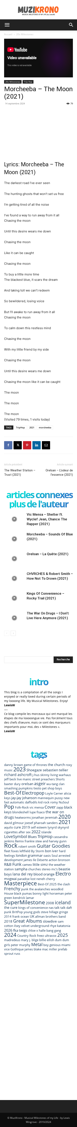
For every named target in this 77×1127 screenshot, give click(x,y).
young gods (32, 912)
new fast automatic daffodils (37, 800)
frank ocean (20, 916)
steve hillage (49, 912)
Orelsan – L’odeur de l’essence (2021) (59, 473)
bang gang (53, 930)
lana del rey (23, 873)
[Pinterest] (27, 445)
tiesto (37, 788)
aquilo (8, 827)
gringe (63, 912)
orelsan (27, 783)
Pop (9, 806)
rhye (53, 926)
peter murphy (20, 945)
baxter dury (12, 784)
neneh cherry (45, 879)
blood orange (44, 874)
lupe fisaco (37, 812)
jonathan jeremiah (44, 817)
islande (46, 832)
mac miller (49, 949)
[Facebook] (8, 445)
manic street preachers (39, 779)
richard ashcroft (18, 774)
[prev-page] (6, 633)
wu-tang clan (55, 784)
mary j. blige (29, 940)
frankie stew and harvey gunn (46, 841)
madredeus (12, 940)
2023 (19, 769)
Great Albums (27, 921)
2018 (8, 921)
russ (17, 953)
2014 (7, 916)
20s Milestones (24, 34)
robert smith (27, 846)
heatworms (23, 817)
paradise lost (26, 879)
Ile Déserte (40, 860)
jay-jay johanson (24, 797)
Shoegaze (34, 770)
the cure (10, 907)
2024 (10, 934)
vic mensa (37, 807)
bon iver (51, 850)
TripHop (20, 427)
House (8, 893)
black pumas (23, 893)
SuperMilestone (24, 902)
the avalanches (39, 889)
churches (34, 869)
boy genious (52, 945)
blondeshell (20, 812)
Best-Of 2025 (47, 884)
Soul (55, 855)
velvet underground (35, 926)
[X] (18, 445)
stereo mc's (50, 869)
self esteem (39, 827)
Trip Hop (28, 81)
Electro (63, 873)
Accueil (8, 34)
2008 (50, 903)
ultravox (50, 936)
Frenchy (12, 889)
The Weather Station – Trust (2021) (19, 473)
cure (17, 827)
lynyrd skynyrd (58, 827)
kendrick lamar (23, 898)
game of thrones (35, 765)
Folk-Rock (22, 807)
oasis (47, 855)
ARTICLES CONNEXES (39, 494)
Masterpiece (20, 883)
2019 (26, 827)
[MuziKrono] (38, 9)
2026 (8, 930)
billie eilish (46, 940)
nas (51, 908)
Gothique (17, 949)
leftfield (25, 851)
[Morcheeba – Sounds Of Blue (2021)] (14, 539)
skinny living (49, 775)
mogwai (10, 878)
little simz (40, 864)
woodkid (57, 889)
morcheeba (45, 427)
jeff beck (10, 779)
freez (40, 936)
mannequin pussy (50, 798)
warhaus (65, 775)
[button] (7, 24)
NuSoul (64, 802)
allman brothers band (50, 916)
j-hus (35, 775)
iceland (63, 902)
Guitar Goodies (53, 846)
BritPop (17, 912)
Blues (32, 836)
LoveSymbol (15, 836)
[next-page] (13, 633)
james (28, 860)
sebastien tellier (55, 770)
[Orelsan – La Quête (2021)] (14, 559)
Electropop (33, 793)
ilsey (17, 926)
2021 (31, 427)
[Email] (46, 445)
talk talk (60, 908)
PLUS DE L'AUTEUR (38, 503)
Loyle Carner (54, 793)
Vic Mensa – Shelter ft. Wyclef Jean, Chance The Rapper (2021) (47, 519)
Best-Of (12, 792)
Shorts (60, 779)
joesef (29, 823)
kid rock (43, 802)
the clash (63, 884)
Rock (10, 845)
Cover (50, 807)
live (19, 779)
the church (56, 764)
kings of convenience (33, 908)
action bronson (59, 860)
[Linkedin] (36, 445)
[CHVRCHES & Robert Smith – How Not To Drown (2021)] (14, 578)
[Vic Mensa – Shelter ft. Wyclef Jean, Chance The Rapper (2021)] (14, 519)
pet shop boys (52, 788)
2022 (35, 831)
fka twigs (20, 930)
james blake (32, 949)
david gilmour (14, 823)
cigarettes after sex (17, 832)
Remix (19, 841)
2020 (64, 816)
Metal (37, 944)
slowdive (50, 921)
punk (24, 889)
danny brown (13, 765)
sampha (21, 869)
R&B (7, 864)
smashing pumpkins (18, 788)
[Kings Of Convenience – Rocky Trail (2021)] (14, 598)
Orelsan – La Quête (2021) (47, 554)
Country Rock (26, 936)
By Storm (37, 851)
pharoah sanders (46, 823)
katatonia (63, 926)
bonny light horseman (48, 893)
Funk (17, 864)
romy (54, 802)
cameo (27, 864)
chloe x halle (37, 930)
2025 (62, 935)
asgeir (40, 783)
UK (32, 916)
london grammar (29, 855)
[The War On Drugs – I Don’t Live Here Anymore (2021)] (14, 618)
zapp (59, 807)
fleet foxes (11, 851)
